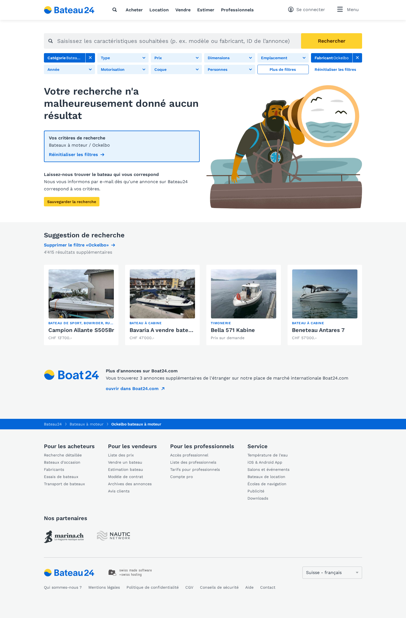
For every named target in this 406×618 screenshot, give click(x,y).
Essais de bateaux (61, 476)
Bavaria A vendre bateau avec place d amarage (192, 330)
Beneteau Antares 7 (318, 330)
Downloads (257, 498)
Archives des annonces (130, 484)
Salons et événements (268, 469)
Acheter (134, 9)
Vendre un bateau (125, 462)
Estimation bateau (125, 469)
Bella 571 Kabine (233, 330)
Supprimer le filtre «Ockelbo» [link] (76, 245)
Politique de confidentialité (152, 587)
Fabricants (54, 469)
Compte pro (181, 476)
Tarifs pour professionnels (195, 469)
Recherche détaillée (63, 455)
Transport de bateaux (64, 484)
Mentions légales (104, 587)
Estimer (205, 9)
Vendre (183, 9)
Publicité (255, 491)
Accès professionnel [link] (189, 455)
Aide (249, 587)
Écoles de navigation (266, 484)
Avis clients (119, 491)
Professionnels (237, 9)
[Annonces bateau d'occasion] (69, 10)
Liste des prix (121, 455)
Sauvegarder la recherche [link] (71, 201)
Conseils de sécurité (219, 587)
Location (159, 9)
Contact (267, 587)
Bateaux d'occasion (62, 462)
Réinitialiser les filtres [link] (73, 154)
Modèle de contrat (125, 476)
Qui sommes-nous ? (63, 587)
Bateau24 (53, 424)
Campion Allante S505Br (81, 330)
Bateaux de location (266, 476)
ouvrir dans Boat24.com (132, 388)
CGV (189, 587)
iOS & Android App (264, 462)
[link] (90, 58)
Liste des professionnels (193, 462)
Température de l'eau (267, 455)
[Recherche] (115, 9)
